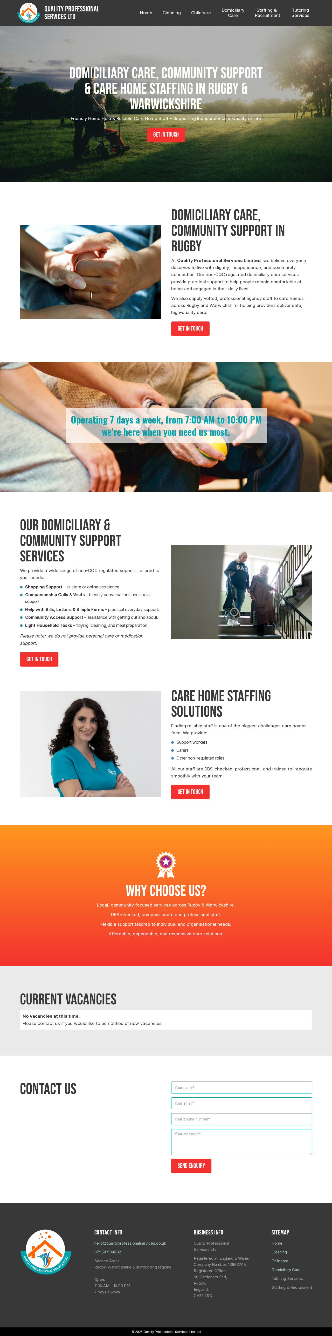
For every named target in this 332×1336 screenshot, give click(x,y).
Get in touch (166, 134)
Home (277, 1243)
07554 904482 (107, 1252)
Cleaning (279, 1252)
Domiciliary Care (286, 1269)
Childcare (280, 1260)
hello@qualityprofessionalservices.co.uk (130, 1243)
